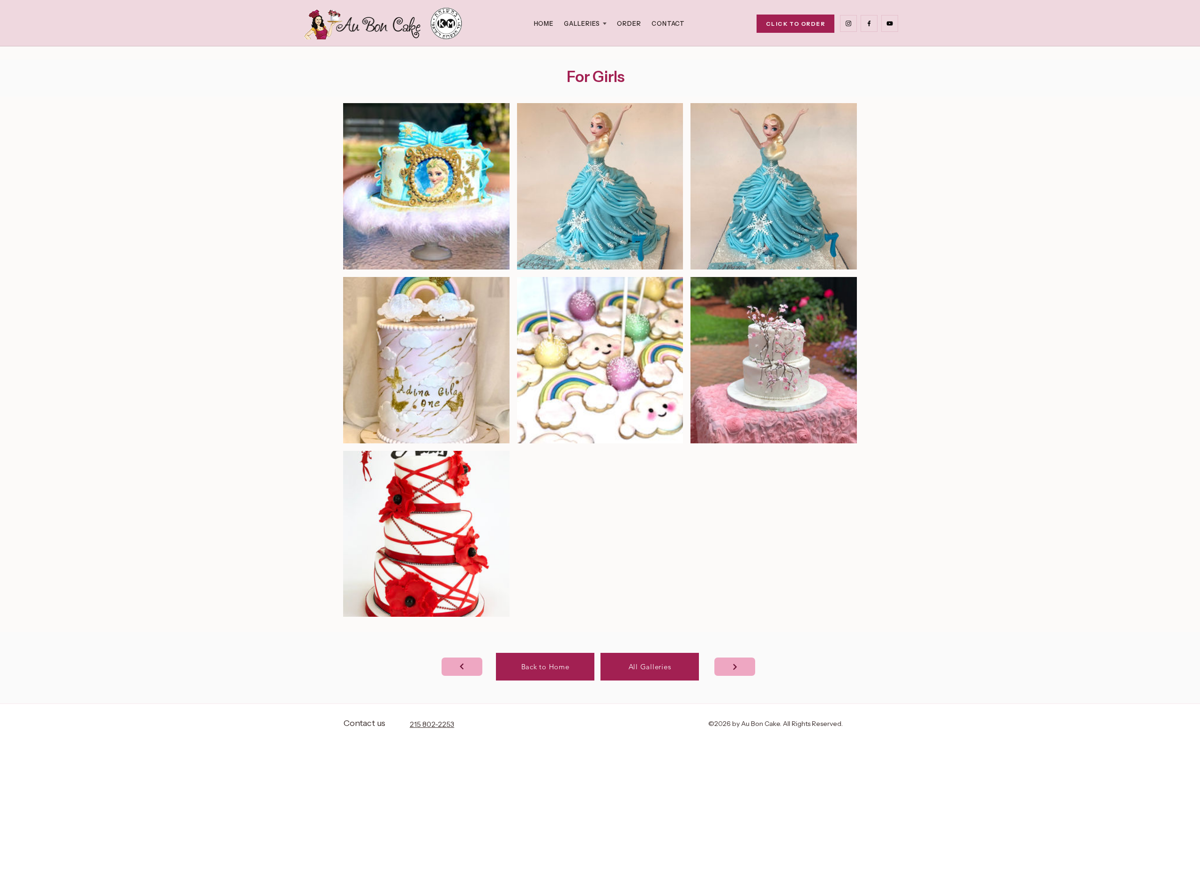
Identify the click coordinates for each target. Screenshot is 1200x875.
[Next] (462, 667)
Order (629, 23)
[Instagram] (848, 23)
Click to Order (795, 23)
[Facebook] (869, 23)
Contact (668, 23)
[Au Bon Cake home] (363, 23)
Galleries (582, 23)
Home (544, 23)
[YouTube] (889, 23)
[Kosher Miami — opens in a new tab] (446, 23)
